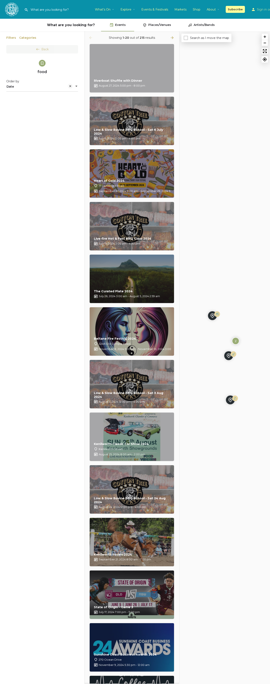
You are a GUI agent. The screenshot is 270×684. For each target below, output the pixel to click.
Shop (196, 9)
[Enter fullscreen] (265, 51)
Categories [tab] (27, 38)
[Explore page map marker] (212, 315)
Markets (180, 9)
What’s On (103, 9)
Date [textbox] (10, 86)
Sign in (262, 9)
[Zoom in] (265, 37)
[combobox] (42, 86)
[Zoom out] (265, 43)
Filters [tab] (11, 38)
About (211, 9)
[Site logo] (12, 9)
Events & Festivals (154, 9)
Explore (125, 9)
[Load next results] (172, 38)
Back (45, 49)
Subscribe (235, 9)
